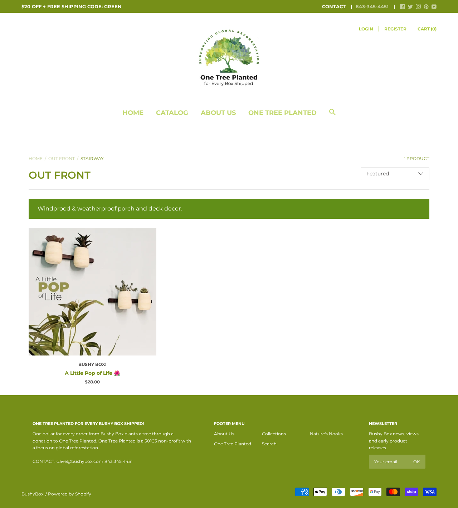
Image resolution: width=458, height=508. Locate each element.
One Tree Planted (282, 113)
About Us (218, 113)
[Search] (332, 115)
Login (366, 29)
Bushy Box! (92, 364)
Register (395, 29)
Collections (274, 433)
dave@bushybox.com (80, 461)
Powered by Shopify (69, 494)
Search (269, 443)
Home (132, 113)
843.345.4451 (118, 461)
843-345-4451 (372, 6)
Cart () (427, 29)
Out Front (61, 158)
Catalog (172, 113)
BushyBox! (32, 494)
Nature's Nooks (326, 433)
